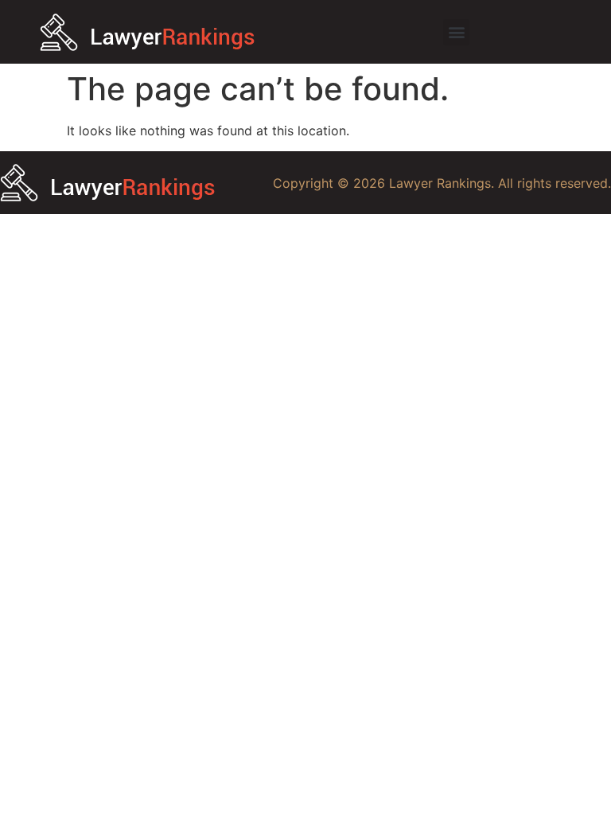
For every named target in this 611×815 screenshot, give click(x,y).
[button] (456, 32)
